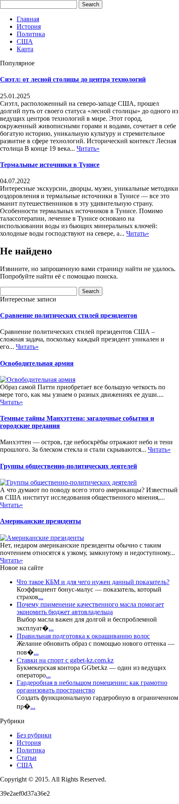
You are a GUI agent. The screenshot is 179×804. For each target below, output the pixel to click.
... (40, 596)
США (25, 41)
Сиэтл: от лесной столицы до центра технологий (73, 79)
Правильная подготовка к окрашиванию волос (83, 636)
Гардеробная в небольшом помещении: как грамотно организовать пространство (92, 686)
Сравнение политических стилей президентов (68, 315)
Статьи (27, 757)
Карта (25, 48)
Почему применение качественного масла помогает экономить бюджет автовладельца (90, 608)
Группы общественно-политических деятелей (68, 466)
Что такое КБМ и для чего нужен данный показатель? (93, 581)
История (29, 26)
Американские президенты (40, 521)
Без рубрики (34, 735)
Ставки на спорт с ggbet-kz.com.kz (65, 660)
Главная (28, 18)
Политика (31, 33)
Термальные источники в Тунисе (49, 164)
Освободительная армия (37, 363)
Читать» (88, 148)
